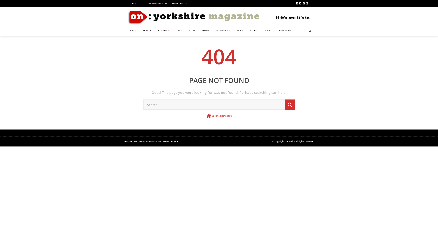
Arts (133, 31)
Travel (267, 31)
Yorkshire (285, 31)
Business (163, 31)
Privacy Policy (179, 3)
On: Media (290, 141)
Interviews (223, 31)
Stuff (253, 31)
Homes (206, 31)
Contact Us (135, 3)
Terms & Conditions (156, 3)
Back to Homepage (222, 115)
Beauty (147, 31)
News (240, 31)
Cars (179, 31)
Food (192, 31)
